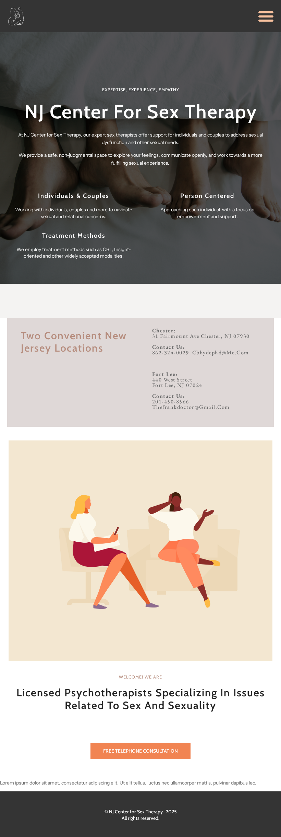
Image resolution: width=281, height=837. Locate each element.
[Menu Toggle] (266, 16)
